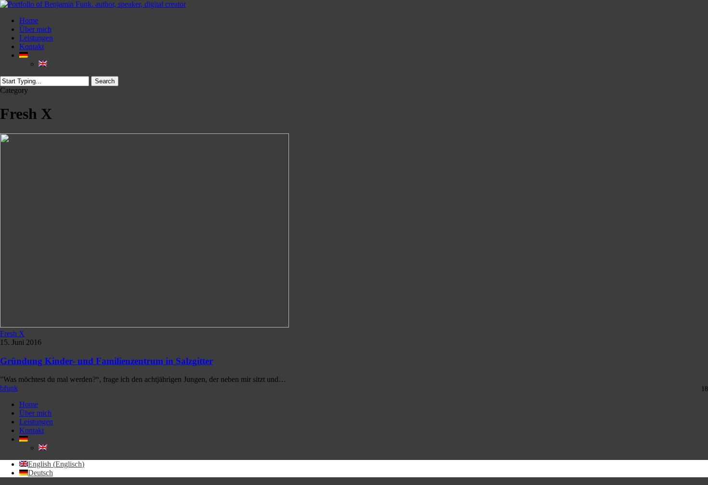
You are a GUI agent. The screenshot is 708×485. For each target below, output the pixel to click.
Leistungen (36, 422)
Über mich (35, 413)
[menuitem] (23, 55)
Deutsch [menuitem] (40, 473)
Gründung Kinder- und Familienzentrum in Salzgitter (106, 361)
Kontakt (31, 430)
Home (28, 404)
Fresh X (12, 333)
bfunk (9, 388)
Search (105, 81)
